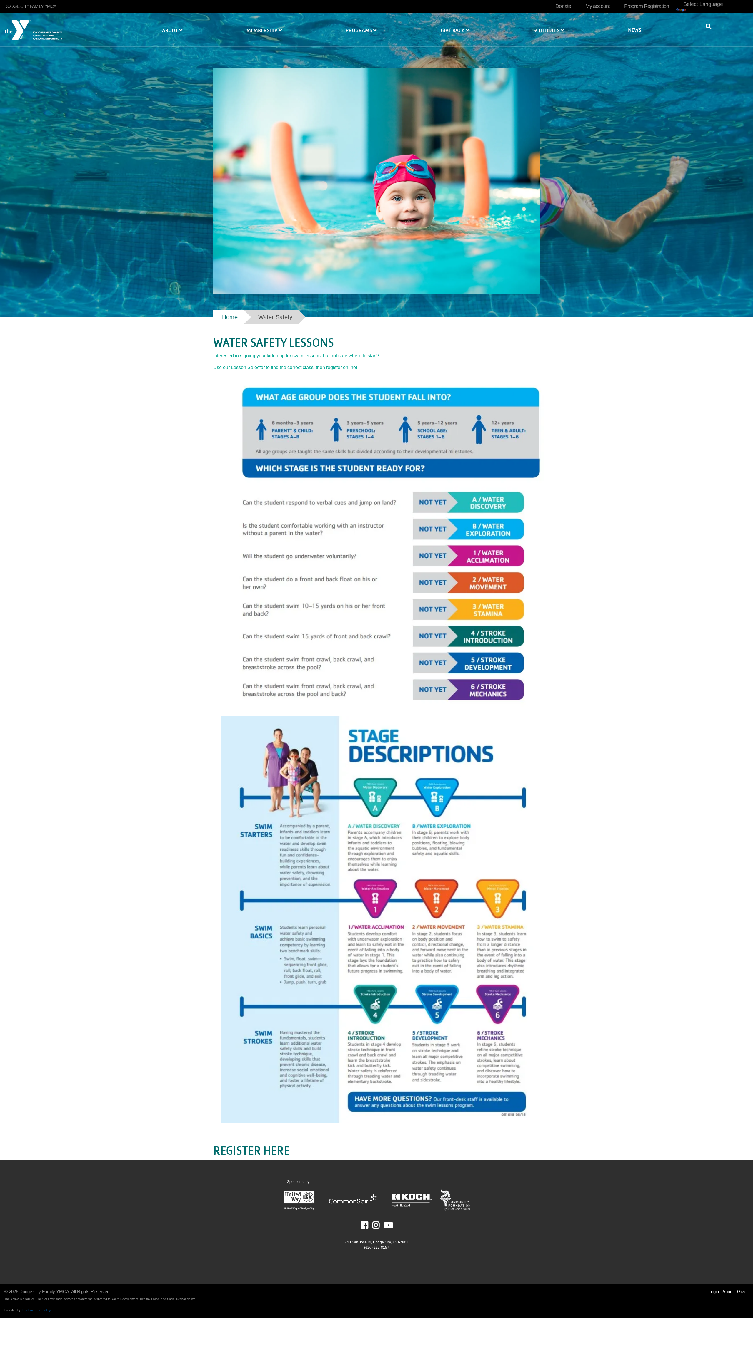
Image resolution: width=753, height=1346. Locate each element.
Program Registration (646, 6)
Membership (262, 30)
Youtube (388, 1225)
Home (230, 317)
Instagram (380, 1225)
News (634, 30)
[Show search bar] (711, 26)
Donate (563, 6)
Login (714, 1291)
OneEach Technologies (38, 1310)
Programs (359, 30)
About (170, 30)
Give (741, 1291)
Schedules (547, 30)
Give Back (453, 30)
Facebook (368, 1225)
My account (597, 6)
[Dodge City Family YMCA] (62, 33)
